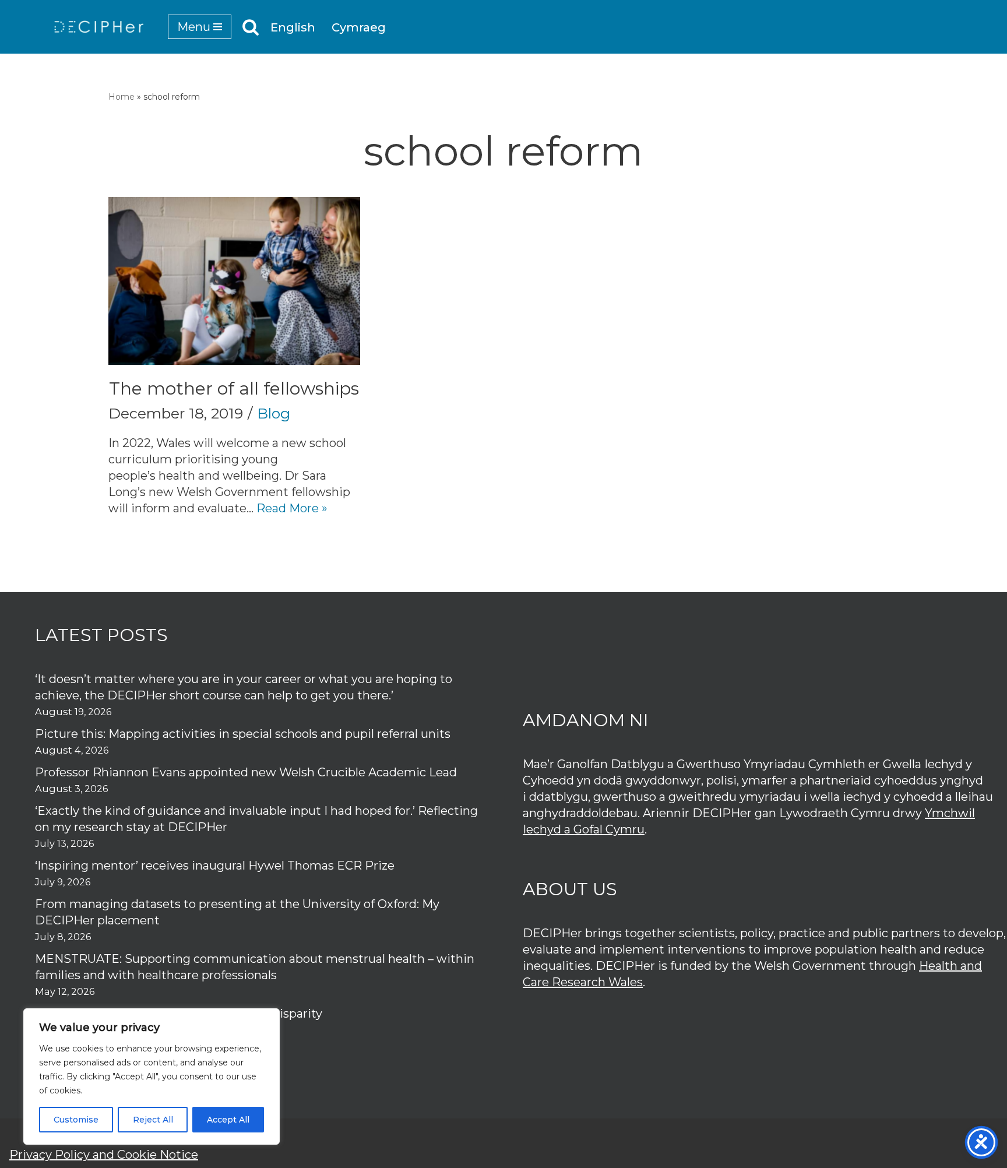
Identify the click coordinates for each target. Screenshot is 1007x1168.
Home (121, 97)
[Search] (250, 27)
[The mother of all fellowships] (234, 281)
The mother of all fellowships (234, 388)
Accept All (228, 1119)
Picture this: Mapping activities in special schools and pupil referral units (244, 734)
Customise (76, 1119)
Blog (273, 413)
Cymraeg (359, 27)
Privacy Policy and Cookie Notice (103, 1155)
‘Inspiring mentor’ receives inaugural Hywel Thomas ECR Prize (215, 866)
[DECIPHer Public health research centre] (99, 27)
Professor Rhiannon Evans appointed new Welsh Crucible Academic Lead (246, 772)
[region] (151, 1076)
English (292, 27)
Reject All (153, 1119)
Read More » (292, 508)
